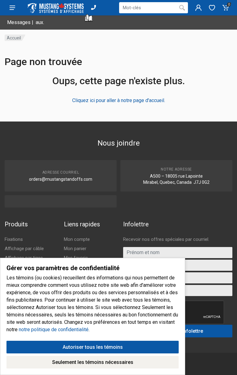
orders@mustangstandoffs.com (60, 179)
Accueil (14, 37)
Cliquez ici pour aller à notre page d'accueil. (118, 100)
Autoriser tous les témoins (93, 347)
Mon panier (75, 248)
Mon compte (77, 239)
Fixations (14, 239)
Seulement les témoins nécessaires (92, 362)
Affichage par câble (24, 248)
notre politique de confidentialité (54, 329)
